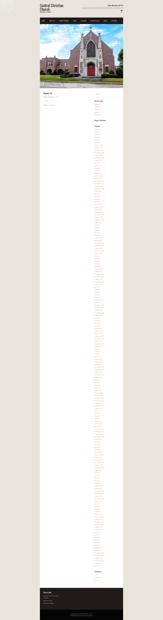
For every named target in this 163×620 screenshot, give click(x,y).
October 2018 (98, 372)
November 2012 (99, 555)
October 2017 (98, 403)
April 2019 (97, 357)
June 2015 (97, 475)
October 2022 (98, 248)
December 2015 (99, 460)
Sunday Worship (64, 21)
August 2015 (98, 470)
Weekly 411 (97, 104)
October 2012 (98, 558)
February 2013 (98, 548)
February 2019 (98, 362)
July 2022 (97, 256)
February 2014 (98, 517)
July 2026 (97, 132)
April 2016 (97, 450)
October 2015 (98, 465)
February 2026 (98, 145)
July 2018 (97, 380)
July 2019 (97, 349)
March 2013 (97, 545)
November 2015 (99, 462)
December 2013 (99, 522)
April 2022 (97, 264)
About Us (52, 21)
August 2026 (98, 129)
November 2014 (99, 493)
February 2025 (98, 176)
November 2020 (99, 307)
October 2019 (98, 341)
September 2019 (99, 344)
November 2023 (99, 215)
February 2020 (98, 331)
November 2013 (99, 524)
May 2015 (97, 478)
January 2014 (98, 519)
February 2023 (98, 238)
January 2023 (98, 240)
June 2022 (97, 258)
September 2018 (99, 375)
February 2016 (98, 455)
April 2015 (97, 481)
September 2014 (99, 499)
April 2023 (97, 233)
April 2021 (97, 295)
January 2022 (98, 271)
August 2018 (98, 377)
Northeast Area (47, 600)
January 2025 (98, 178)
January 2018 (98, 395)
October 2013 (98, 527)
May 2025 (97, 168)
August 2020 (98, 315)
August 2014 (98, 501)
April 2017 (97, 419)
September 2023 (99, 220)
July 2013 (97, 535)
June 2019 (97, 351)
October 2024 (98, 186)
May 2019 (97, 354)
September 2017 (99, 406)
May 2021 (97, 292)
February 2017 (98, 424)
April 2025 (97, 171)
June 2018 (97, 382)
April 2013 (97, 542)
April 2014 (97, 511)
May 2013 (97, 540)
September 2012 (99, 561)
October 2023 (98, 217)
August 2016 (98, 439)
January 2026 (98, 147)
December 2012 (99, 553)
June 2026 (97, 134)
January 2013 (98, 550)
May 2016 (97, 447)
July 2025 (97, 163)
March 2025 (97, 173)
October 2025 (98, 155)
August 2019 (98, 346)
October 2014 (98, 496)
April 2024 (97, 202)
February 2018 (98, 393)
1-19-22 (45, 101)
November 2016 (99, 431)
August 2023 (98, 222)
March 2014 (97, 514)
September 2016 (99, 437)
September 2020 (99, 313)
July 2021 (97, 287)
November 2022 (99, 246)
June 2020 (97, 320)
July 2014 (97, 504)
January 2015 (98, 488)
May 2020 (97, 323)
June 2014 (97, 506)
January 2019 (98, 364)
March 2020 (97, 328)
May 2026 (97, 137)
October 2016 (98, 434)
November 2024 (99, 184)
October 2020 (98, 310)
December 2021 (99, 274)
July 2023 (97, 225)
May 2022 (97, 261)
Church (72, 615)
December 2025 (99, 150)
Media (105, 21)
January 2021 (98, 302)
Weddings (114, 21)
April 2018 (97, 388)
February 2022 (98, 269)
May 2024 (97, 199)
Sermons (97, 580)
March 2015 (97, 483)
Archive (96, 575)
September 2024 (99, 189)
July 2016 (97, 442)
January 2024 (98, 209)
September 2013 (99, 530)
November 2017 (99, 400)
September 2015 (99, 468)
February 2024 (98, 207)
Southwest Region (48, 603)
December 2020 (99, 305)
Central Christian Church (51, 7)
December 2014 (99, 491)
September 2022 (99, 251)
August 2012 (98, 563)
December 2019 (99, 336)
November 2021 (99, 277)
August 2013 (98, 532)
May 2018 (97, 385)
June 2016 (97, 444)
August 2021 (98, 284)
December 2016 (99, 429)
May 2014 (97, 509)
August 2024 (98, 191)
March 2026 (97, 142)
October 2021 (98, 279)
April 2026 (97, 140)
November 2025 (99, 153)
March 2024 (97, 204)
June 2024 (97, 196)
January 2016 (98, 457)
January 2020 (98, 333)
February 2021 (98, 300)
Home (43, 21)
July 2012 (97, 566)
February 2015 (98, 486)
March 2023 (97, 235)
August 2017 (98, 408)
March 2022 (97, 266)
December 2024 (99, 181)
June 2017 (97, 413)
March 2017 (97, 421)
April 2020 (97, 326)
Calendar (83, 21)
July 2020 (97, 318)
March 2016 (97, 452)
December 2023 (99, 212)
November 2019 (99, 338)
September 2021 (99, 282)
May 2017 (97, 416)
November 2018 (99, 369)
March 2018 (97, 390)
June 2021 (97, 289)
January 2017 (98, 426)
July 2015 (97, 473)
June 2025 (97, 166)
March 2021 (97, 297)
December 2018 (99, 367)
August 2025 (98, 160)
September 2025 (99, 158)
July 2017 (97, 411)
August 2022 (98, 253)
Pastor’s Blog (95, 21)
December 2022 (99, 243)
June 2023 (97, 227)
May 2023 (97, 230)
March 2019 (97, 359)
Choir (74, 21)
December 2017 (99, 398)
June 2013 (97, 537)
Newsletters (52, 105)
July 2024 (97, 194)
